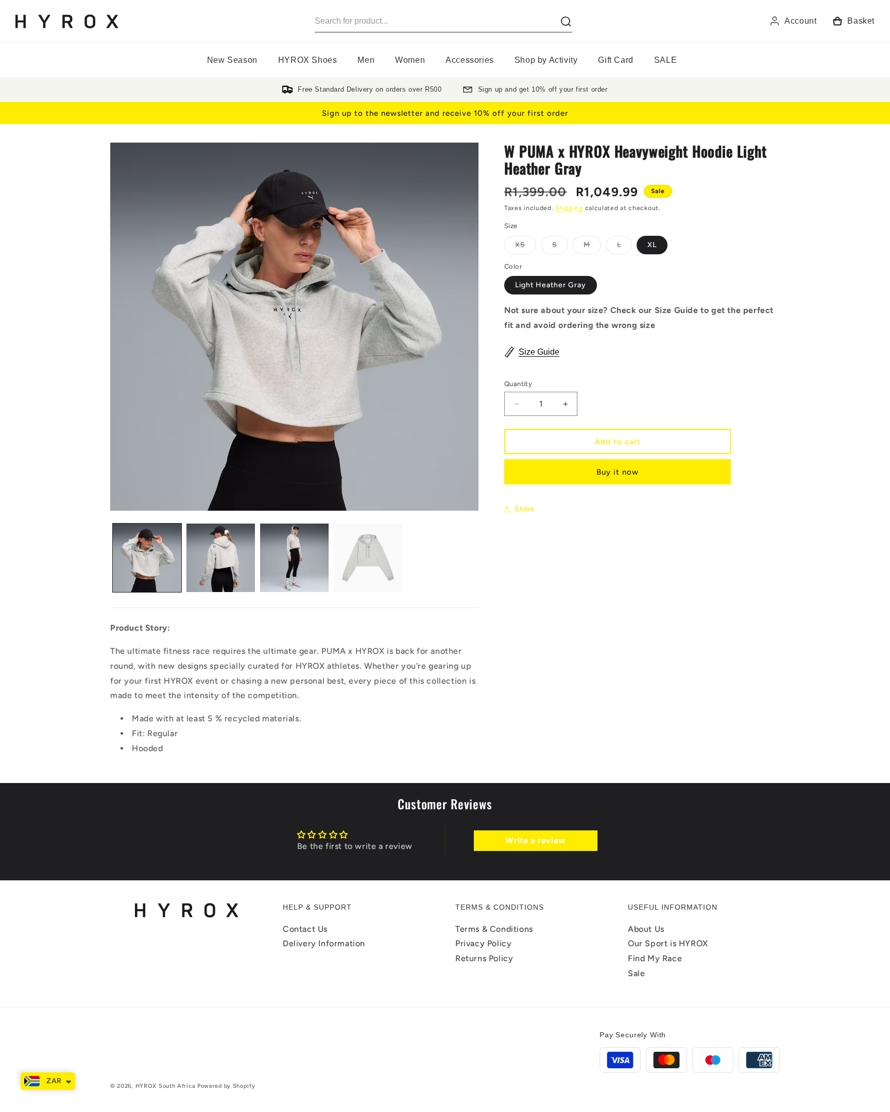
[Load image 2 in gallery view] (220, 558)
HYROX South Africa (165, 1086)
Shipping (569, 208)
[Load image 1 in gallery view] (147, 558)
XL (652, 244)
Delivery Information (324, 944)
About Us (646, 929)
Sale (636, 974)
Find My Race (655, 959)
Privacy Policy (483, 944)
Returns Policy (484, 959)
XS (525, 247)
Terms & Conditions (494, 929)
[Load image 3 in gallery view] (294, 558)
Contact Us (305, 929)
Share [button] (525, 509)
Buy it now (617, 472)
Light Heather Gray (550, 285)
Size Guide (539, 352)
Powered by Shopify (226, 1086)
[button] (307, 60)
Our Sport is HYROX (668, 944)
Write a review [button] (535, 840)
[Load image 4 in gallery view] (368, 558)
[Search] (566, 21)
